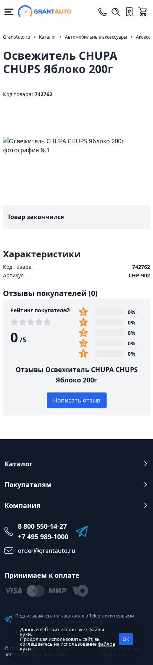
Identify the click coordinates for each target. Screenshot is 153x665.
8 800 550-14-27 (42, 526)
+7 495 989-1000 (43, 536)
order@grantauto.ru (46, 551)
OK (126, 639)
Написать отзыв (76, 400)
